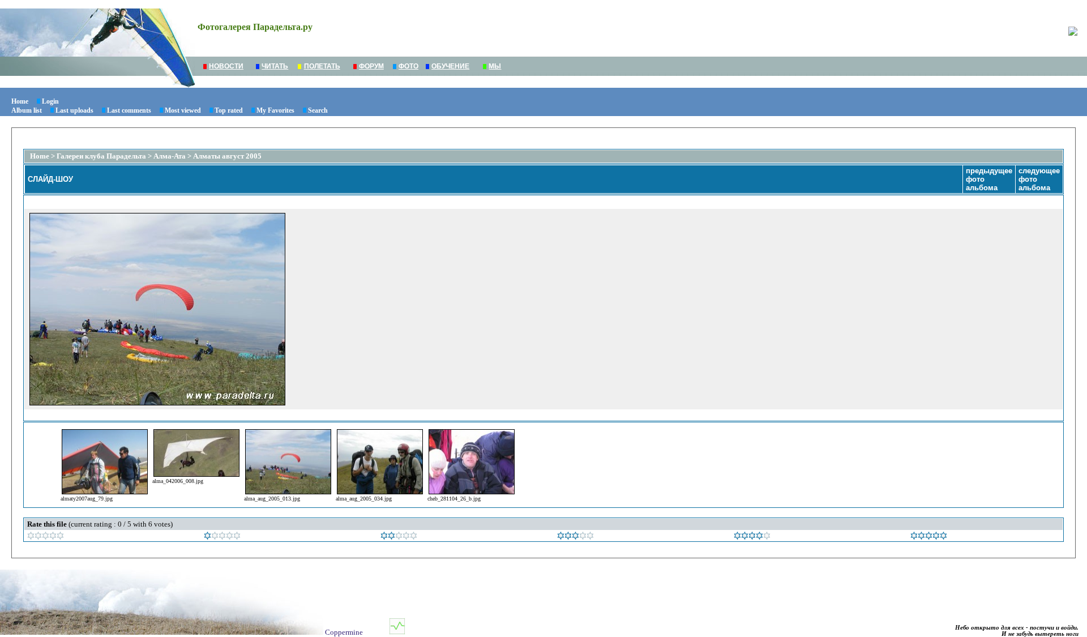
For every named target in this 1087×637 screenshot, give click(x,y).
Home (19, 101)
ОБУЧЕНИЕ (450, 66)
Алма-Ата (170, 156)
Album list (26, 110)
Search (318, 110)
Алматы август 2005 (227, 156)
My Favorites (275, 110)
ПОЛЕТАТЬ (322, 66)
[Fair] (398, 537)
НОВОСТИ (226, 66)
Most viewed (183, 110)
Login (50, 101)
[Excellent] (752, 537)
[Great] (928, 537)
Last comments (129, 110)
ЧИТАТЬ (275, 66)
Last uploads (74, 110)
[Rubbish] (45, 537)
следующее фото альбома (1039, 179)
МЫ (495, 66)
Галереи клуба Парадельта (101, 156)
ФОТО (408, 66)
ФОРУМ (371, 66)
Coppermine (344, 632)
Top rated (229, 110)
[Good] (575, 537)
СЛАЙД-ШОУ (50, 179)
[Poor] (222, 537)
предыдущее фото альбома (989, 179)
